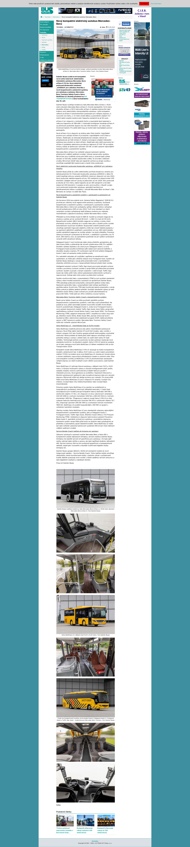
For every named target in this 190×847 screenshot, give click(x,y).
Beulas (121, 69)
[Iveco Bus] (109, 10)
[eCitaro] (47, 75)
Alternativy (56, 17)
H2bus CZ (122, 37)
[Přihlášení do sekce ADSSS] (125, 90)
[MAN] (142, 52)
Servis (43, 37)
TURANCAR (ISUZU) (125, 71)
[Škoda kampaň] (102, 89)
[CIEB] (142, 13)
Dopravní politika (45, 27)
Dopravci (43, 52)
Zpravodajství (44, 22)
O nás (42, 57)
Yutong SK (122, 72)
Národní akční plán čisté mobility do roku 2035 (124, 31)
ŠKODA (121, 61)
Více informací (156, 4)
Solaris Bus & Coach (125, 68)
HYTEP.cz (122, 34)
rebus (102, 27)
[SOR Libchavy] (70, 10)
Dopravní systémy (47, 40)
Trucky (44, 49)
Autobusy (44, 35)
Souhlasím (144, 4)
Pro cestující (44, 24)
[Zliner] (142, 115)
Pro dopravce (44, 30)
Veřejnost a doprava (46, 60)
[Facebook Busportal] (125, 24)
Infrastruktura (44, 55)
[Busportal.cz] (47, 10)
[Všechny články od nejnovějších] (124, 82)
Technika (48, 17)
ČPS (120, 36)
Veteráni (44, 42)
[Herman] (124, 51)
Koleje (43, 47)
